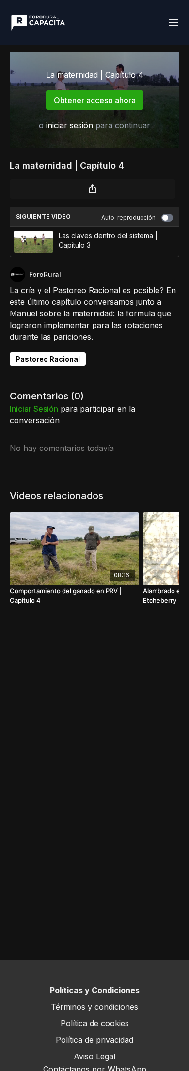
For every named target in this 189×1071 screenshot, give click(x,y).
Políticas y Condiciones (95, 990)
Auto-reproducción (128, 217)
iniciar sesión (69, 125)
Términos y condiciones (94, 1007)
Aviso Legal (94, 1056)
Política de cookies (95, 1023)
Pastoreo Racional (48, 359)
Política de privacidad (94, 1040)
